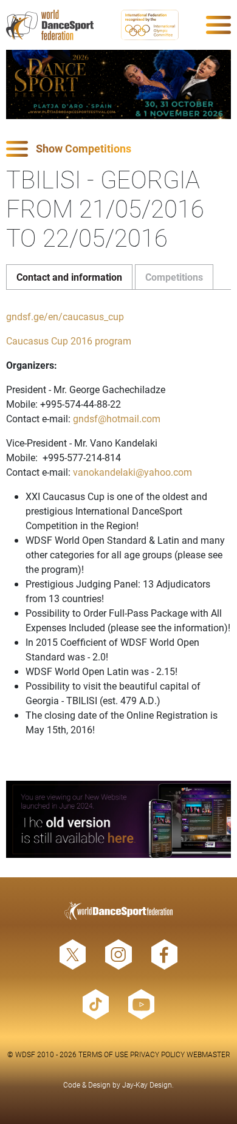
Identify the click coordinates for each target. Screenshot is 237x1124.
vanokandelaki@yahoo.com (132, 471)
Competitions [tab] (174, 276)
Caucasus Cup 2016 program (68, 340)
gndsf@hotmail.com (116, 418)
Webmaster (208, 1054)
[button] (118, 149)
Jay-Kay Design (147, 1084)
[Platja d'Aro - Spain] (118, 84)
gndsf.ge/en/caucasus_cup (65, 316)
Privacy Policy (157, 1054)
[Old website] (118, 819)
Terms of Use (103, 1054)
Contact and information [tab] (69, 276)
